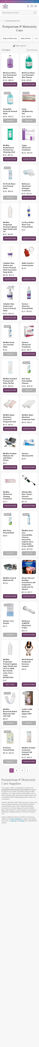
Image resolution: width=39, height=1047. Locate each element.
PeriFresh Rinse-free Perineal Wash (9, 186)
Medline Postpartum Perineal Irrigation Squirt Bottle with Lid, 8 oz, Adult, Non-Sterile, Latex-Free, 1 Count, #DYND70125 (10, 668)
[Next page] (27, 770)
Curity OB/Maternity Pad (27, 111)
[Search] (35, 13)
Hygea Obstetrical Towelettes (26, 148)
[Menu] (35, 6)
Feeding (22, 821)
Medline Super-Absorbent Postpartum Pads (28, 417)
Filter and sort (21, 46)
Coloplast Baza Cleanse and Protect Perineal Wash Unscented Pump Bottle (9, 267)
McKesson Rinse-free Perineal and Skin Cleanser (10, 75)
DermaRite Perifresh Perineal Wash (10, 111)
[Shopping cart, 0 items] (32, 6)
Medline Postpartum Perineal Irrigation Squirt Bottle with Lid (10, 227)
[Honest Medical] (5, 6)
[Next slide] (36, 1)
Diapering (13, 821)
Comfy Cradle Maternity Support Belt (27, 711)
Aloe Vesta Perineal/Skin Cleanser (27, 381)
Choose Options (10, 84)
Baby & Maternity (10, 38)
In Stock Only (33, 50)
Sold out (10, 120)
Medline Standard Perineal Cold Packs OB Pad (10, 381)
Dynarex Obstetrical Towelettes (26, 345)
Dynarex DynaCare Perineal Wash (27, 306)
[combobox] (17, 13)
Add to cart (10, 684)
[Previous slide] (3, 1)
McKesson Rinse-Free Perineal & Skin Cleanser (28, 75)
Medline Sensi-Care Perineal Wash (9, 345)
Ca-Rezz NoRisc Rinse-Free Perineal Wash (28, 225)
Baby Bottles (26, 38)
